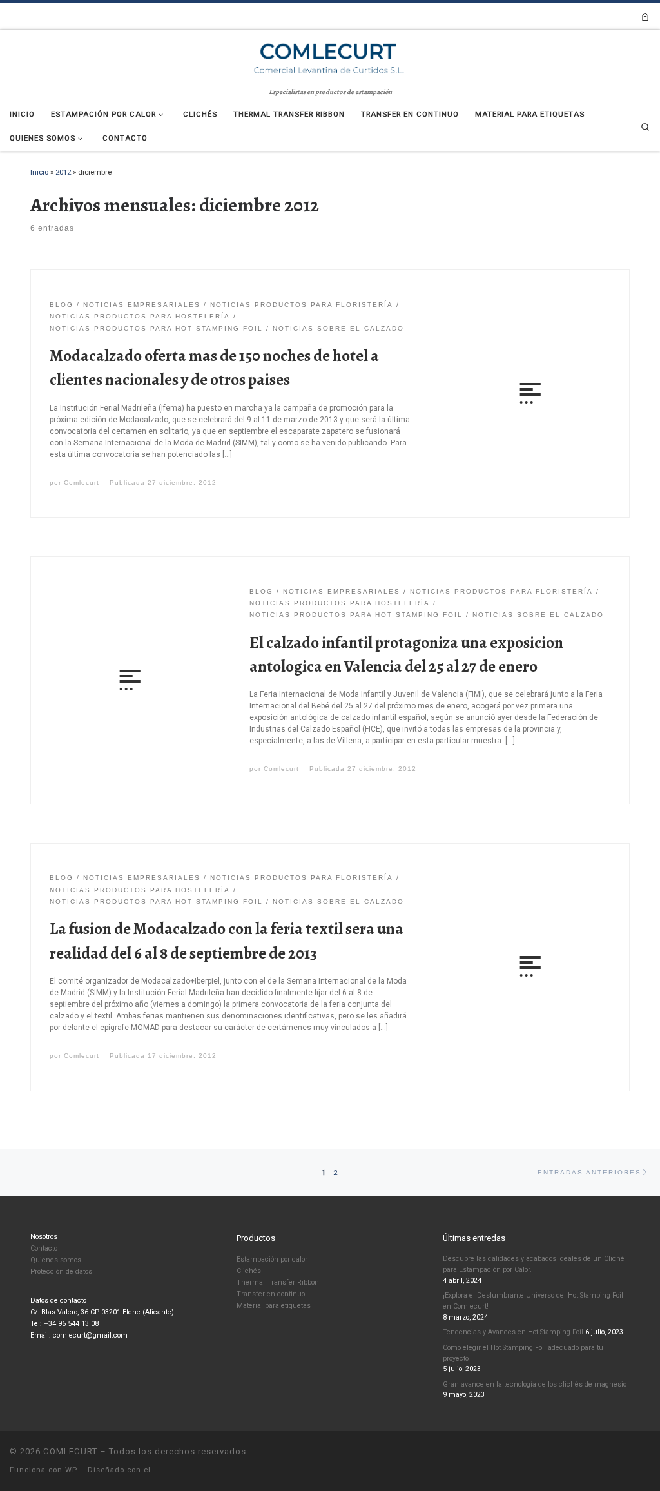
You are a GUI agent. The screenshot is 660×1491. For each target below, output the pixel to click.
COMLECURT (70, 1451)
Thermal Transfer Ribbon (278, 1282)
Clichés (249, 1271)
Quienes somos (55, 1260)
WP (71, 1470)
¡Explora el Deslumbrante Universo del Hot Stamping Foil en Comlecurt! (533, 1301)
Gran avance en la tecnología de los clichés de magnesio (534, 1384)
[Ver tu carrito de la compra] (645, 16)
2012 (63, 172)
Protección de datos (61, 1271)
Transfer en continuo (271, 1294)
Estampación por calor (272, 1259)
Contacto (43, 1248)
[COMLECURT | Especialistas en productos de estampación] (330, 57)
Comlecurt (81, 482)
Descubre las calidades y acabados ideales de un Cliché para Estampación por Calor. (534, 1264)
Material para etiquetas (274, 1305)
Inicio (39, 172)
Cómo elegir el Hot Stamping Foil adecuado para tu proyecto (523, 1353)
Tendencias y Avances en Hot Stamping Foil (513, 1332)
